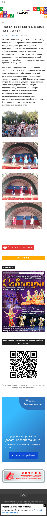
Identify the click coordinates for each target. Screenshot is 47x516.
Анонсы (5, 22)
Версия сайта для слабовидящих (19, 247)
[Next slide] (42, 302)
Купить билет (23, 258)
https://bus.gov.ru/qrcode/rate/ (23, 388)
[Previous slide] (5, 302)
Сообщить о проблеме (23, 455)
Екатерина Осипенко (11, 35)
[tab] (7, 331)
